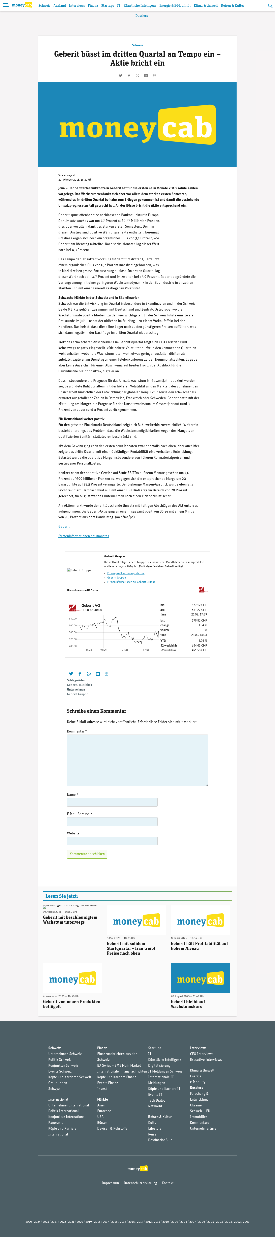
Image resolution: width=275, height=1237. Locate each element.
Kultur (153, 1123)
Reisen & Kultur (233, 5)
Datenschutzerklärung (140, 1183)
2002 (237, 1221)
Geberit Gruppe (116, 577)
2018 (97, 1221)
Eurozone (104, 1111)
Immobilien (199, 1117)
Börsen (102, 1123)
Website (73, 833)
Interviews (77, 5)
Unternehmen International (68, 1105)
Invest (102, 1089)
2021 (71, 1221)
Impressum (110, 1183)
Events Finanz (107, 1083)
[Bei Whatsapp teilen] (137, 75)
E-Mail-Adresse (79, 814)
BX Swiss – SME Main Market (119, 1066)
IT (118, 5)
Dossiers (141, 16)
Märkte (102, 1100)
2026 (29, 1221)
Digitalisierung (159, 1066)
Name (72, 795)
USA (100, 1117)
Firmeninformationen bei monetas (83, 536)
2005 (210, 1221)
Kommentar (77, 732)
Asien (101, 1105)
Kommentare (199, 1123)
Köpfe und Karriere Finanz (116, 1077)
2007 (192, 1221)
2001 (246, 1221)
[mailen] (154, 75)
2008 (183, 1221)
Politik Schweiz (59, 1060)
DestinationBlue (160, 1140)
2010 (165, 1221)
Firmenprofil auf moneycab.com (126, 573)
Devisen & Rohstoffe (112, 1129)
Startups (107, 5)
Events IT (155, 1095)
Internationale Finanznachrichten (122, 1072)
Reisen (153, 1135)
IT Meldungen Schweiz (165, 1072)
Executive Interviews (206, 1060)
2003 (228, 1221)
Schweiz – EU (200, 1111)
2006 (201, 1221)
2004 (219, 1221)
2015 (123, 1221)
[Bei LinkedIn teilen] (146, 75)
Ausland (60, 5)
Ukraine (196, 1105)
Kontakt (168, 1183)
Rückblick (85, 685)
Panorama (55, 1123)
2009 (174, 1221)
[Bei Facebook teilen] (129, 75)
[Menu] (6, 5)
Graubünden (57, 1083)
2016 (114, 1221)
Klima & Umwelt (206, 5)
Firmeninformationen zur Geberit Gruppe (131, 582)
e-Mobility (198, 1082)
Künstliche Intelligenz (140, 5)
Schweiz (44, 5)
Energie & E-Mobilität (175, 5)
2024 (46, 1221)
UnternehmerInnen (204, 1129)
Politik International (63, 1111)
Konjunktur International (67, 1117)
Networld (155, 1106)
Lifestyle (154, 1129)
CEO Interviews (201, 1054)
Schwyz (54, 1089)
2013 (140, 1221)
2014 (131, 1221)
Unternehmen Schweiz (65, 1054)
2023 (54, 1221)
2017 (106, 1221)
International (58, 1100)
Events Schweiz (60, 1072)
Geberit (64, 527)
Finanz (93, 5)
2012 (149, 1221)
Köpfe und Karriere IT (164, 1089)
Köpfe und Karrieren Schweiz (70, 1077)
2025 (37, 1221)
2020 (80, 1221)
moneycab (69, 175)
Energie (195, 1076)
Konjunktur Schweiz (63, 1066)
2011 (157, 1221)
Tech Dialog (156, 1101)
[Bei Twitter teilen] (121, 75)
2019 (89, 1221)
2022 (63, 1221)
